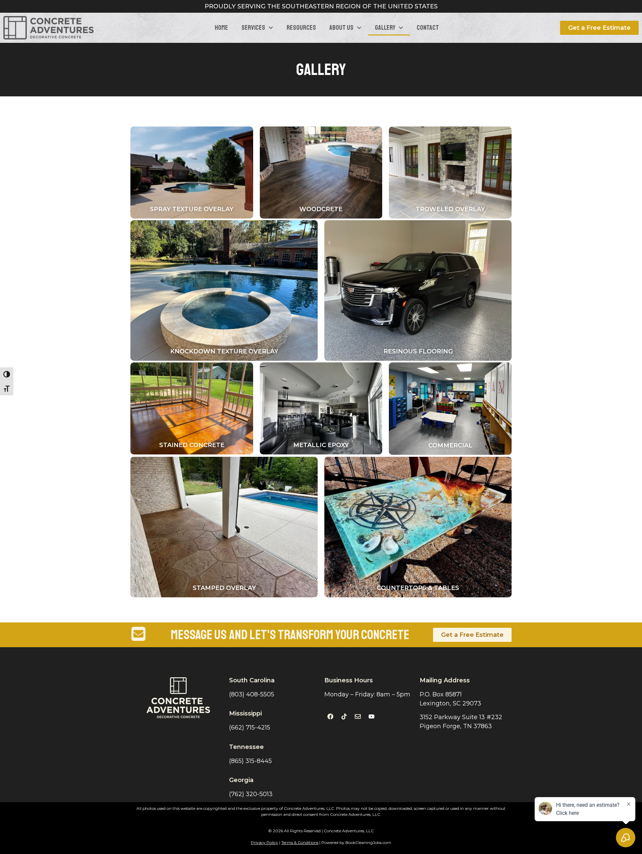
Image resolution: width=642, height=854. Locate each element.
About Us (341, 27)
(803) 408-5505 (251, 694)
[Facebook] (330, 716)
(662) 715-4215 (249, 727)
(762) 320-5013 (251, 794)
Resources (301, 27)
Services (253, 27)
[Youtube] (371, 716)
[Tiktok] (344, 716)
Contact (428, 27)
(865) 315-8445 (250, 761)
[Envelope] (358, 716)
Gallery (385, 27)
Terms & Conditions (299, 842)
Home (221, 27)
